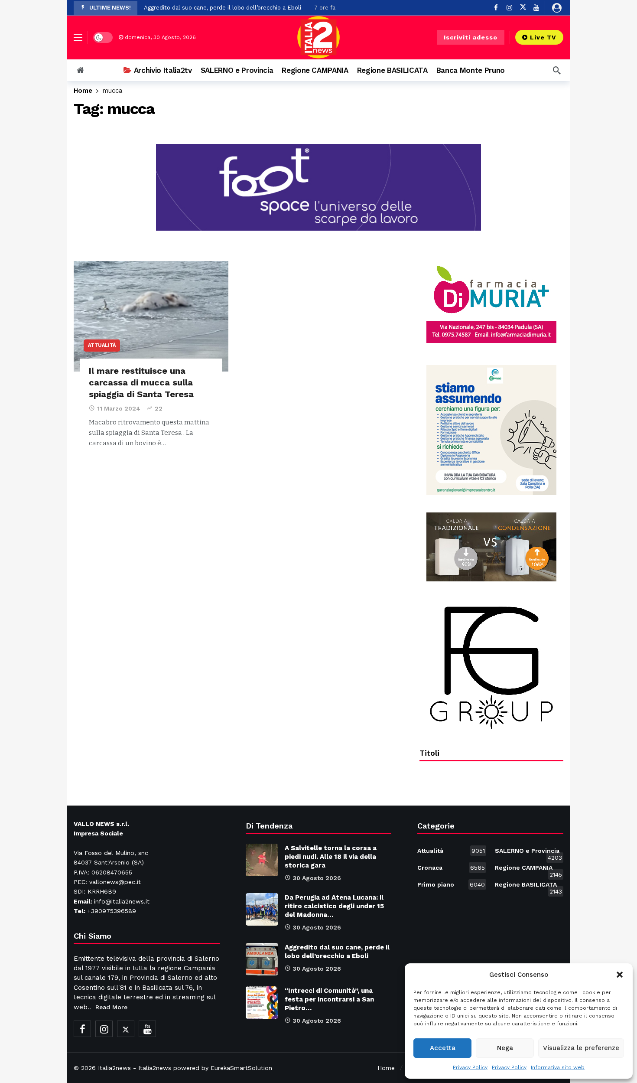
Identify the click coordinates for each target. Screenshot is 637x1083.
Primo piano (450, 884)
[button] (619, 974)
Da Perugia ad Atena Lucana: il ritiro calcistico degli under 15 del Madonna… (334, 906)
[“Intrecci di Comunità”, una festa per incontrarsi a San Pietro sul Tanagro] (262, 1002)
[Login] (556, 7)
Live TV (543, 37)
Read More (111, 1007)
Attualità (102, 345)
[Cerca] (556, 70)
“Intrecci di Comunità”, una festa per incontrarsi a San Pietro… (329, 999)
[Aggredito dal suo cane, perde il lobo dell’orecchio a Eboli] (262, 959)
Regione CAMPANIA (528, 869)
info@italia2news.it (122, 901)
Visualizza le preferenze (581, 1048)
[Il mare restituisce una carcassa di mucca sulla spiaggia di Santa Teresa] (151, 316)
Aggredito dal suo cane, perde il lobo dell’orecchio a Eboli (222, 7)
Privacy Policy (470, 1067)
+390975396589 (111, 910)
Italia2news (114, 1067)
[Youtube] (536, 7)
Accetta (442, 1048)
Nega (505, 1048)
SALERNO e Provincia (528, 852)
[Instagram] (509, 7)
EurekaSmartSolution (241, 1067)
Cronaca (450, 867)
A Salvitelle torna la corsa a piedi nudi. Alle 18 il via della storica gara (331, 856)
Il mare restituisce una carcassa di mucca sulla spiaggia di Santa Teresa (141, 382)
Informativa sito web (558, 1067)
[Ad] (491, 304)
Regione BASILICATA (528, 886)
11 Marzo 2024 (118, 408)
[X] (522, 7)
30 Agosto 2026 (317, 877)
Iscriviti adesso (470, 37)
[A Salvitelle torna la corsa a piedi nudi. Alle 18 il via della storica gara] (262, 860)
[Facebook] (496, 7)
